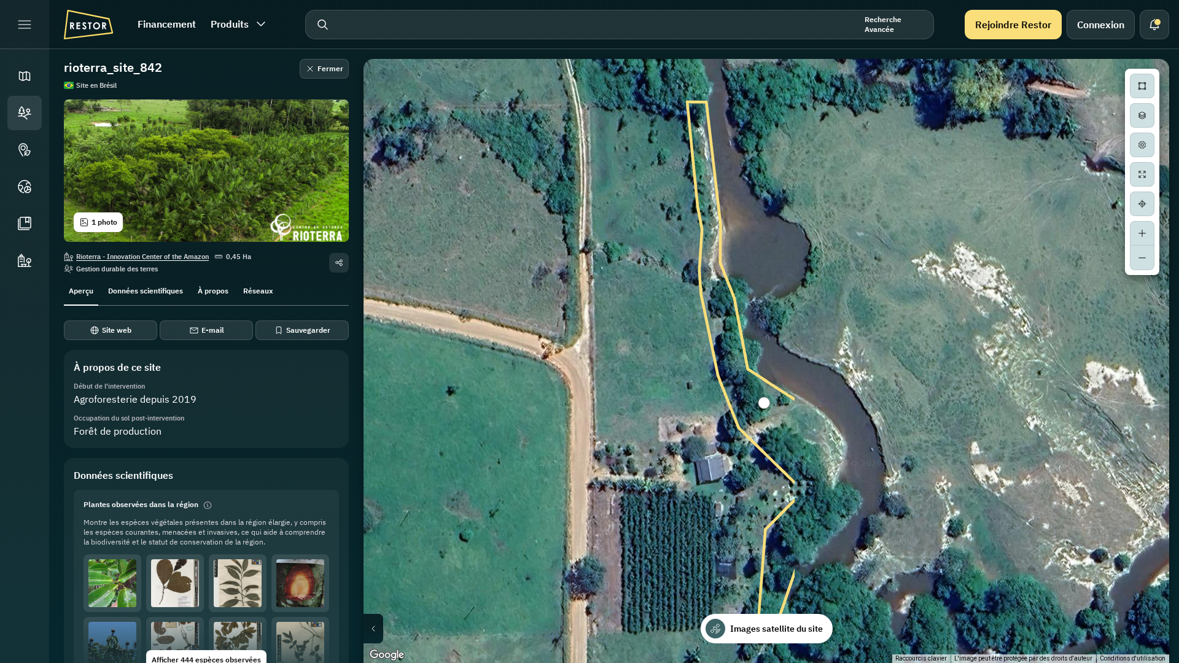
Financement (167, 24)
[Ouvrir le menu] (24, 24)
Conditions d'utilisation (1132, 658)
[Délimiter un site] (1142, 86)
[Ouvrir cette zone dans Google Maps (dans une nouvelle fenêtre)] (387, 655)
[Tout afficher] (1142, 174)
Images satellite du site (776, 628)
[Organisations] (24, 260)
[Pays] (24, 186)
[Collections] (24, 223)
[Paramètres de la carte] (1142, 145)
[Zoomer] (1142, 233)
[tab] (81, 290)
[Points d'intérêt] (24, 150)
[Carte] (24, 76)
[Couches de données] (1142, 115)
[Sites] (24, 113)
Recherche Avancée (883, 24)
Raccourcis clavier (921, 658)
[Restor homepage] (88, 24)
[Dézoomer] (1142, 258)
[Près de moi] (1142, 204)
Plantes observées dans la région (141, 504)
